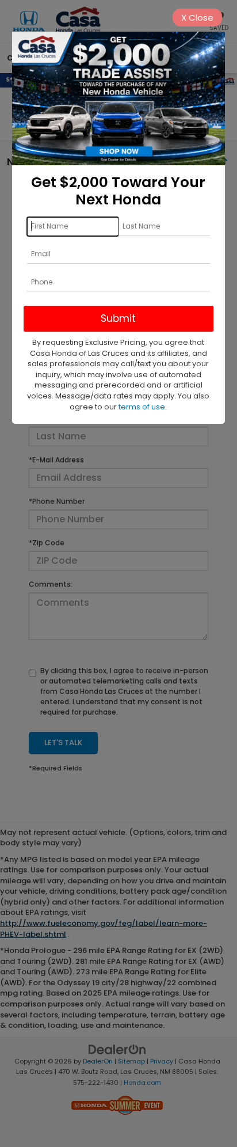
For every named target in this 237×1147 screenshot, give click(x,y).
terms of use (141, 406)
